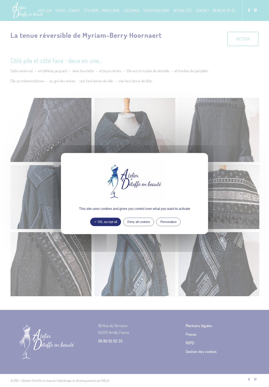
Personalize (168, 222)
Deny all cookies (138, 222)
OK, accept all (107, 222)
